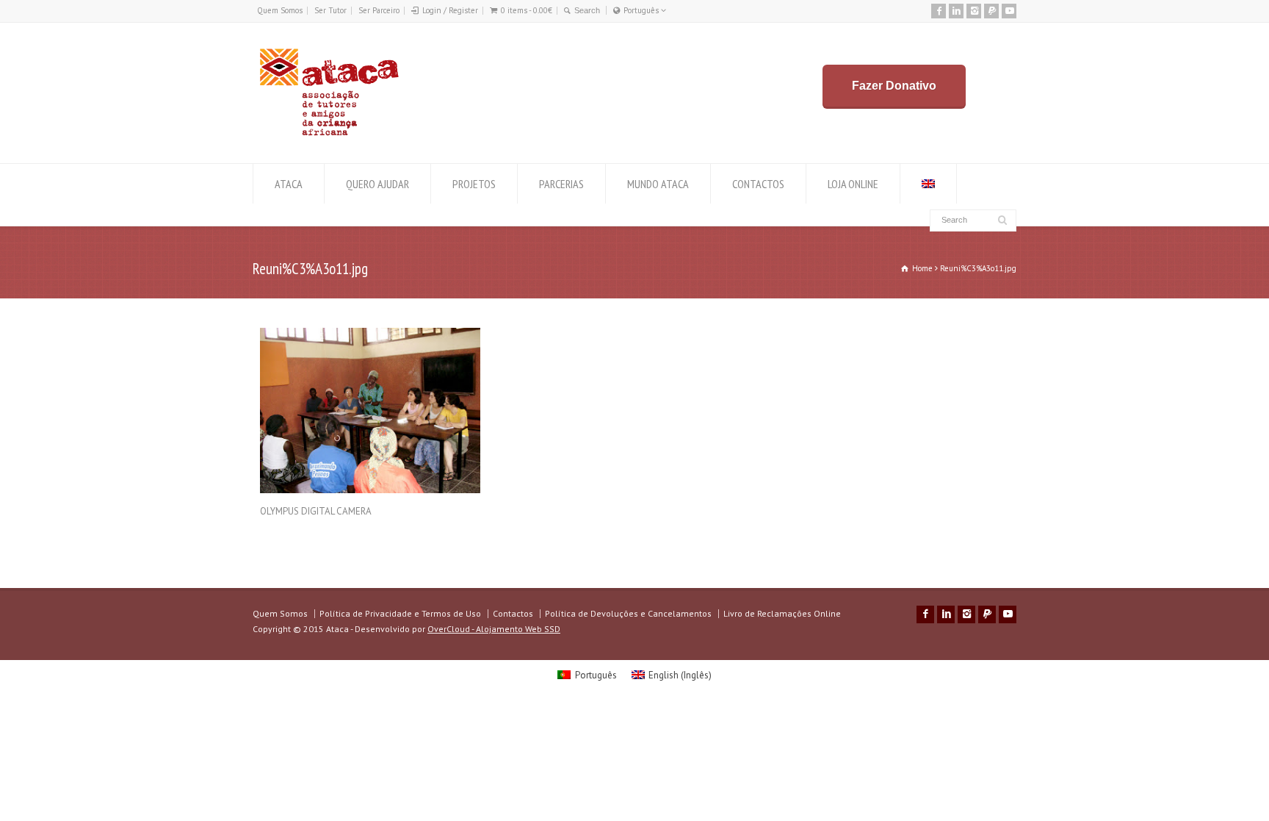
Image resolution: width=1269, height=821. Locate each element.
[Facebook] (938, 11)
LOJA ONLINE (853, 183)
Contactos (513, 613)
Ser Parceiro (379, 10)
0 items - (526, 10)
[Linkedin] (956, 11)
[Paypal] (991, 11)
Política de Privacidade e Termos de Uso (400, 613)
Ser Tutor (330, 10)
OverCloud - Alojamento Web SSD (493, 628)
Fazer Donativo (894, 85)
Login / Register (450, 10)
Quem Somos (280, 10)
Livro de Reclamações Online (782, 613)
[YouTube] (1009, 11)
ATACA (289, 183)
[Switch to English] (928, 184)
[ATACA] (329, 135)
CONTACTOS (758, 183)
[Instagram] (973, 11)
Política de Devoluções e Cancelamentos (628, 613)
